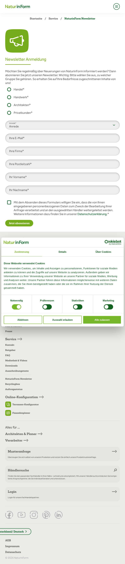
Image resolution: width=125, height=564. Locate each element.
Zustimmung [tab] (21, 251)
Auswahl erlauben (62, 319)
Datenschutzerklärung (92, 214)
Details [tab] (63, 251)
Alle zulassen (102, 319)
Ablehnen (22, 319)
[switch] (47, 306)
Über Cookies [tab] (103, 251)
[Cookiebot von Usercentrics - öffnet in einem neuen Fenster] (107, 242)
